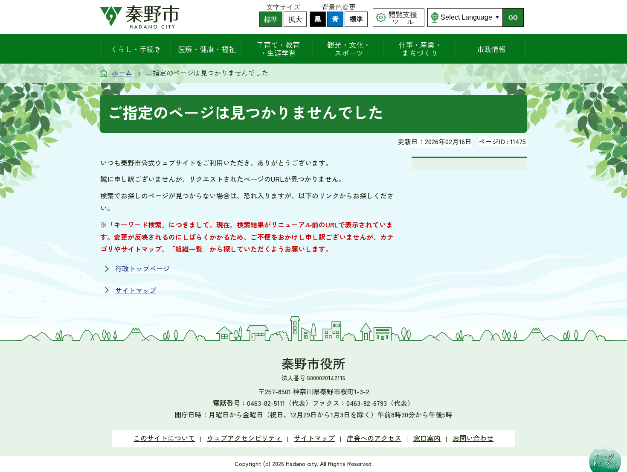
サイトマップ (135, 290)
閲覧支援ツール (402, 18)
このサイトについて (164, 438)
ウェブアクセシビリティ (244, 438)
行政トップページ (142, 268)
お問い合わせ (473, 438)
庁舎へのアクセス (374, 438)
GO (513, 17)
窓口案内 (427, 438)
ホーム (122, 72)
